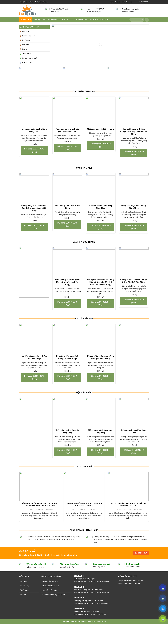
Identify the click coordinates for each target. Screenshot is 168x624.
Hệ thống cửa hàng (99, 20)
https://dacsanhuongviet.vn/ (129, 583)
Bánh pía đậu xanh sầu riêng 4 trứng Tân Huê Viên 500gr (133, 280)
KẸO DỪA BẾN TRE (84, 318)
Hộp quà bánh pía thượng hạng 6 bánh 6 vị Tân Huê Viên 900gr (133, 131)
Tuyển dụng (24, 590)
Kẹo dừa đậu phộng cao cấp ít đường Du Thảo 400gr (100, 357)
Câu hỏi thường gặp (50, 590)
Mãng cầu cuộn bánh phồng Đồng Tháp (34, 130)
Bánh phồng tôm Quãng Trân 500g (67, 206)
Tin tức (65, 20)
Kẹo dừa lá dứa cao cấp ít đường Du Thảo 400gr (67, 357)
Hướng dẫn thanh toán (51, 586)
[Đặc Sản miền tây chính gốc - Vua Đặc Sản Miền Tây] (27, 10)
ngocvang (39, 509)
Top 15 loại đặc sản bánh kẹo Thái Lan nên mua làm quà (128, 504)
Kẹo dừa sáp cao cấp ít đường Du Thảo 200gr (34, 357)
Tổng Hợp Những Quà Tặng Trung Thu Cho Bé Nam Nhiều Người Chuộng (39, 504)
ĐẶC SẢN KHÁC (84, 392)
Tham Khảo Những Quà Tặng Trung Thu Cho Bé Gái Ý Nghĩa (83, 504)
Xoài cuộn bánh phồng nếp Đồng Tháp (100, 206)
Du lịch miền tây (79, 20)
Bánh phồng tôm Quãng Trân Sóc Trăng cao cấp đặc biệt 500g (34, 208)
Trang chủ (25, 20)
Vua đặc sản (39, 20)
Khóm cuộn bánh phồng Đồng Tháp (134, 431)
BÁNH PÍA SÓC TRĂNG (84, 242)
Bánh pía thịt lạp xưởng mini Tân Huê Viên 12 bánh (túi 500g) (67, 282)
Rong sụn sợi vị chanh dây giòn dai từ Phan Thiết (67, 130)
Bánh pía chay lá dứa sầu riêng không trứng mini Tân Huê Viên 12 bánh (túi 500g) (100, 282)
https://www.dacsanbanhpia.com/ (132, 581)
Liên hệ (23, 595)
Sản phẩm (52, 20)
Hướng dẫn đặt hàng (50, 581)
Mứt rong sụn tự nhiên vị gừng (100, 129)
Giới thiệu (23, 581)
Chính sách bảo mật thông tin (54, 595)
